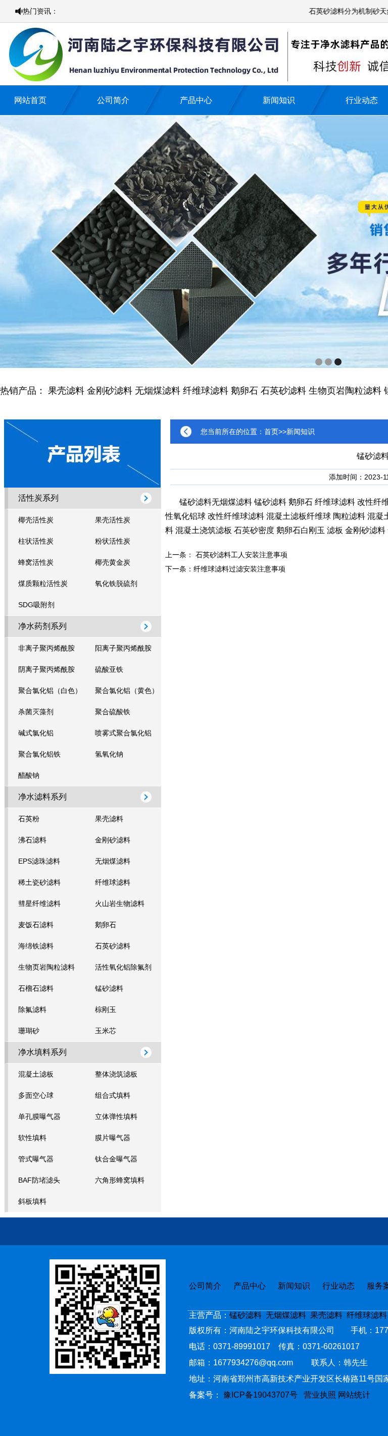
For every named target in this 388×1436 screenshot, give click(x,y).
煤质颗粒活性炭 (43, 583)
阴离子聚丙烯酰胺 (46, 669)
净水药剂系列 (42, 626)
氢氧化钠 (109, 754)
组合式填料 (112, 1095)
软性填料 (32, 1138)
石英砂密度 (254, 530)
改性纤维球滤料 (236, 516)
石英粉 (28, 819)
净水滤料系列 (42, 796)
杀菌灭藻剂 (36, 712)
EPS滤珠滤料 (39, 861)
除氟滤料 (32, 1009)
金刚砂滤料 (109, 391)
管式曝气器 (36, 1159)
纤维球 (319, 516)
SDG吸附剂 (36, 605)
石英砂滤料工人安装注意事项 (241, 555)
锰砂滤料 (109, 988)
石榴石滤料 (36, 988)
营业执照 (320, 1395)
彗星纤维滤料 (39, 903)
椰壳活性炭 (36, 520)
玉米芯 (105, 1031)
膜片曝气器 (112, 1138)
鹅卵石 (244, 391)
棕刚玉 (105, 1009)
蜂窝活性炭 (36, 562)
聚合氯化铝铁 (39, 754)
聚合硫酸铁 (112, 712)
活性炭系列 (38, 498)
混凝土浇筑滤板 (203, 530)
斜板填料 (32, 1201)
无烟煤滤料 (157, 391)
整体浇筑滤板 (116, 1074)
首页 (271, 432)
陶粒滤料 (349, 516)
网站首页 (30, 100)
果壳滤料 (66, 391)
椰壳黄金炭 (112, 562)
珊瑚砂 (28, 1031)
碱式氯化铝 (36, 733)
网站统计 (354, 1395)
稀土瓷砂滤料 (39, 882)
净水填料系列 (42, 1052)
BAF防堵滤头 (39, 1180)
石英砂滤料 (283, 391)
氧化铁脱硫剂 (116, 583)
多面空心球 (36, 1095)
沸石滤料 (32, 840)
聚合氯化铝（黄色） (127, 690)
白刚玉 (313, 530)
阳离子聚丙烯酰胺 (123, 648)
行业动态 (362, 100)
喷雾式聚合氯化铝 (123, 733)
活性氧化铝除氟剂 (123, 967)
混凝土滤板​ (286, 516)
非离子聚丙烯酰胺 (46, 648)
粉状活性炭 (112, 541)
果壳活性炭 (112, 520)
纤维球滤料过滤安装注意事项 (239, 569)
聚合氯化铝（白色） (50, 690)
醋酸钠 (28, 775)
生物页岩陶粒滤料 (345, 391)
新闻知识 (279, 100)
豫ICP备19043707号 (263, 1395)
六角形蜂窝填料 (119, 1180)
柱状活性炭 (36, 541)
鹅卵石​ (288, 530)
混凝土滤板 (36, 1074)
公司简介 (113, 100)
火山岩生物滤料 (119, 903)
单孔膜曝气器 (39, 1116)
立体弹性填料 (116, 1116)
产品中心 (196, 100)
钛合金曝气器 (116, 1159)
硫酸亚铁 (109, 669)
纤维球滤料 (205, 391)
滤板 (335, 530)
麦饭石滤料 (36, 925)
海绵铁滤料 (36, 946)
